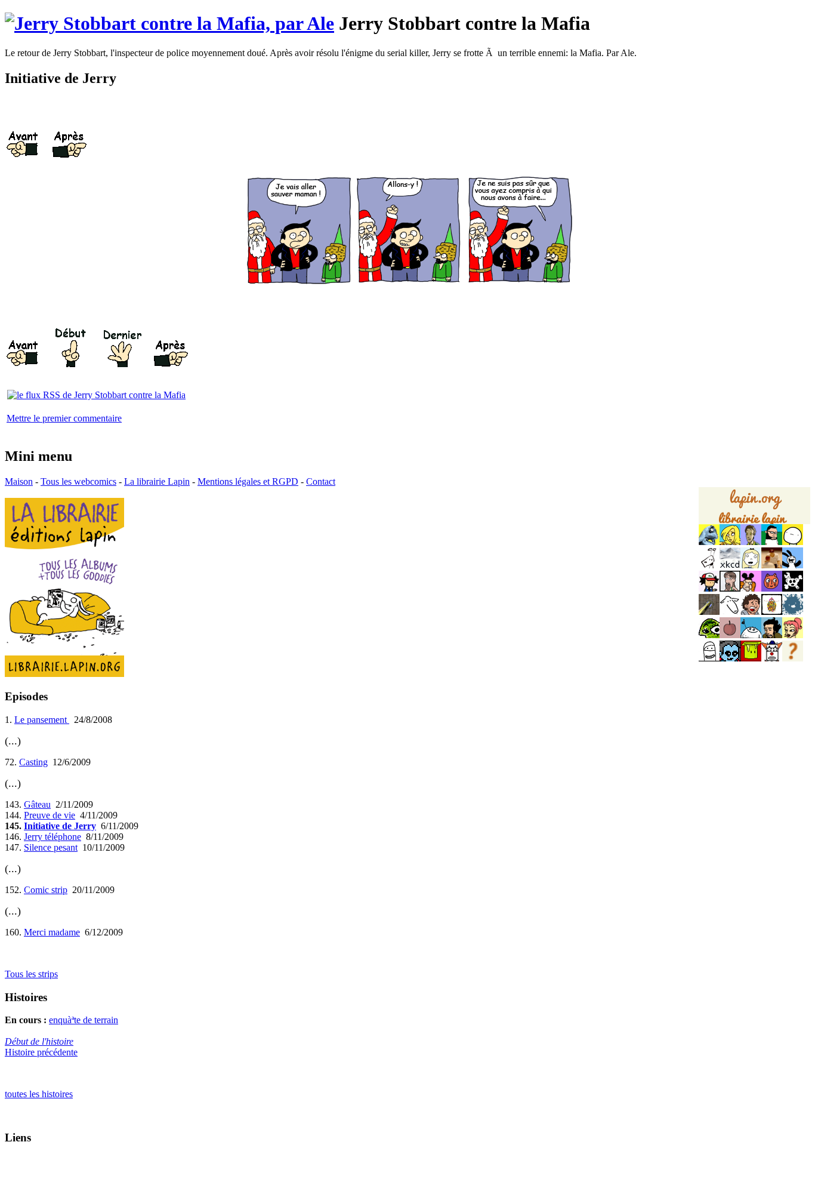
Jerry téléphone (52, 837)
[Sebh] (771, 542)
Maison (19, 481)
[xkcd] (730, 565)
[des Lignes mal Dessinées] (750, 565)
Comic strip (45, 890)
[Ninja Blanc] (709, 658)
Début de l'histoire (39, 1041)
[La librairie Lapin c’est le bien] (64, 674)
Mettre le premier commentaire (64, 418)
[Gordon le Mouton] (730, 612)
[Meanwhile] (792, 612)
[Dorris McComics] (771, 588)
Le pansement (41, 720)
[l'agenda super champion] (750, 635)
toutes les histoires (39, 1094)
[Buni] (792, 565)
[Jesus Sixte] (730, 588)
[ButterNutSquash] (771, 635)
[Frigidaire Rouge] (750, 658)
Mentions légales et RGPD (247, 481)
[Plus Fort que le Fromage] (792, 635)
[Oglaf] (730, 542)
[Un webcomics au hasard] (792, 658)
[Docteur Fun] (750, 588)
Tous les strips (31, 974)
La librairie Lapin (157, 481)
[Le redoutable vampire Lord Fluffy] (730, 658)
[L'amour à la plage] (771, 612)
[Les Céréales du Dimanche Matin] (750, 542)
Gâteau (37, 804)
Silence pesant (51, 847)
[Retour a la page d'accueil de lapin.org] (754, 509)
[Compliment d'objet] (730, 635)
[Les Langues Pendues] (709, 635)
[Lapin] (709, 542)
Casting (33, 762)
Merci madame (52, 932)
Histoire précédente (41, 1052)
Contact (320, 481)
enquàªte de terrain (83, 1020)
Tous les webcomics (78, 481)
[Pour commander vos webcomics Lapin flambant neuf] (754, 523)
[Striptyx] (750, 612)
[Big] (771, 565)
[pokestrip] (709, 588)
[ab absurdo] (792, 542)
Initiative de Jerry (60, 826)
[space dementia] (792, 588)
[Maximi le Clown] (771, 658)
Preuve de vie (49, 815)
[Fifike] (709, 565)
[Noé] (709, 612)
